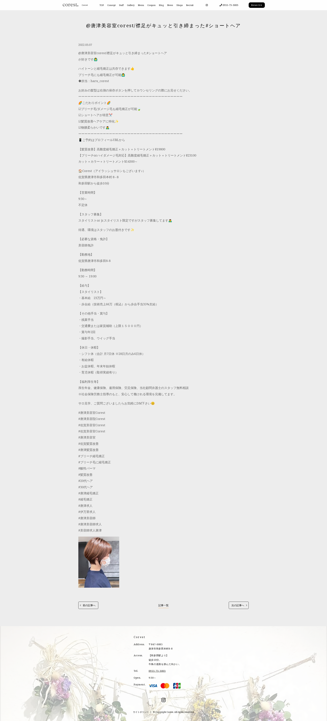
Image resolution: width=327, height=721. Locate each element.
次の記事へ (237, 605)
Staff (121, 5)
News (170, 5)
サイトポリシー (141, 712)
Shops (179, 5)
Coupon (151, 5)
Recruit (189, 5)
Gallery (131, 5)
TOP (101, 5)
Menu (141, 5)
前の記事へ (89, 605)
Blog (161, 5)
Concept (111, 5)
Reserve (256, 5)
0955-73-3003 (230, 5)
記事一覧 (163, 605)
